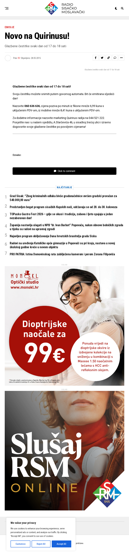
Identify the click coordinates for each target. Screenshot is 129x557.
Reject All (41, 544)
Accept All (61, 544)
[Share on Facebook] (95, 58)
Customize (20, 544)
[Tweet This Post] (102, 58)
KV (19, 58)
